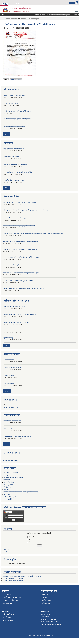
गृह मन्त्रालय (7, 480)
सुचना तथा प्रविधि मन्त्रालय (10, 499)
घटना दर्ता (45, 594)
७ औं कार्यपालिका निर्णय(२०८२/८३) (12, 367)
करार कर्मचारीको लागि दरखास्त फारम (12, 421)
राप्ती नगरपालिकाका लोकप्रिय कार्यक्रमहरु (13, 580)
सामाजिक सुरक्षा (46, 597)
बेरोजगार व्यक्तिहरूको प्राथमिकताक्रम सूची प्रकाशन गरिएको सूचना (19, 226)
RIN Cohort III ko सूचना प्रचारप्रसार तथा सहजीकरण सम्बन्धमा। (19, 202)
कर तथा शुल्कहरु (8, 603)
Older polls (6, 549)
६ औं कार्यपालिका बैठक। (9, 375)
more (6, 391)
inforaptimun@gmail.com (10, 407)
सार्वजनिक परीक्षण (8, 620)
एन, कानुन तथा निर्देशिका (10, 600)
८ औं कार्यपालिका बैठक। (9, 360)
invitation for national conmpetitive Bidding (16, 322)
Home (3, 19)
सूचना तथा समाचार (8, 594)
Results (5, 552)
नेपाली (24, 4)
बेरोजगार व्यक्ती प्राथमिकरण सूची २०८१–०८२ (14, 265)
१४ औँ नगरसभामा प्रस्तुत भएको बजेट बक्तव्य (14, 127)
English (18, 4)
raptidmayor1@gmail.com (11, 460)
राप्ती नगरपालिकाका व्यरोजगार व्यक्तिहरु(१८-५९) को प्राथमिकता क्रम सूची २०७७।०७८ (24, 288)
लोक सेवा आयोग (7, 487)
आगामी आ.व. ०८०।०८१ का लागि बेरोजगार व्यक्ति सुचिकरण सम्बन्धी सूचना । (21, 273)
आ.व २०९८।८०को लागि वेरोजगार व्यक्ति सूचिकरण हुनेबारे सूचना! (18, 280)
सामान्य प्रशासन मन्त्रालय (10, 496)
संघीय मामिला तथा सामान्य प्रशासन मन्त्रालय (14, 472)
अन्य (6, 134)
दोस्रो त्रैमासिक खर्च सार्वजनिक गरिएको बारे (14, 148)
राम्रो (30, 539)
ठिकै (30, 542)
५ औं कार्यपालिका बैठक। (9, 383)
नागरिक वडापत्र (46, 600)
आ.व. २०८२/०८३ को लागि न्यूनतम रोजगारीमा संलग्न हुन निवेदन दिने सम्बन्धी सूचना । (23, 257)
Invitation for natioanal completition (14, 306)
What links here (16, 79)
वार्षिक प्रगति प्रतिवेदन (9, 614)
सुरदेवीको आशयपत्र (8, 338)
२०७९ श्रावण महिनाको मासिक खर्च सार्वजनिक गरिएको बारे (17, 164)
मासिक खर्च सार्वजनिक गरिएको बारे (12, 156)
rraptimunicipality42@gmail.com (51, 624)
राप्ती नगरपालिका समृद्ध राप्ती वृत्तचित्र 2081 (13, 578)
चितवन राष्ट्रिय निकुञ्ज (9, 482)
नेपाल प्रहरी (6, 489)
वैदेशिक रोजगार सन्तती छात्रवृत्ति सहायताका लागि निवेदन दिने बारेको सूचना (20, 249)
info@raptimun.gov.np (51, 621)
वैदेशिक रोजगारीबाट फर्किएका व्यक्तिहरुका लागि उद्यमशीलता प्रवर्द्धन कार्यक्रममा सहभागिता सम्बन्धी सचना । (28, 210)
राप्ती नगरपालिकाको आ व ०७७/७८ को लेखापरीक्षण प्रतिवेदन (18, 172)
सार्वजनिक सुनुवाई (8, 617)
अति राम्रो (31, 536)
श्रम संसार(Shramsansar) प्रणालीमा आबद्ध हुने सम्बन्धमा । (18, 218)
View (6, 79)
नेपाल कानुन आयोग (8, 484)
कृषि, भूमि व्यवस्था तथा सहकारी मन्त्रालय (13, 477)
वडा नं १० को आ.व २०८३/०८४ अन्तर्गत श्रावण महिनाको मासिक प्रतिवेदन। (50, 15)
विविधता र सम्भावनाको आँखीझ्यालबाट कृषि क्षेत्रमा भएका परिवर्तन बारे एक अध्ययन (22, 576)
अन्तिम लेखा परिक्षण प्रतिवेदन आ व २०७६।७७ (15, 180)
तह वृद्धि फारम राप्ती (8, 428)
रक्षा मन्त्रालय (7, 494)
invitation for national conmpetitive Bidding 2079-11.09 (20, 314)
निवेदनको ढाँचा (46, 603)
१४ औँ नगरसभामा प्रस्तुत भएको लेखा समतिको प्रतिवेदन (17, 119)
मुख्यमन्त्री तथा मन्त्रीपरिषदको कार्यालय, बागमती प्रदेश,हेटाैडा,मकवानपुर (21, 492)
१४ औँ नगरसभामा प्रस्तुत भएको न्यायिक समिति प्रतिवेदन (17, 111)
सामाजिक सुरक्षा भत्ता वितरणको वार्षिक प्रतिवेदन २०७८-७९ (18, 436)
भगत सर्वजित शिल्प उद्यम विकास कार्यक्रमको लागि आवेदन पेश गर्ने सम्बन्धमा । (21, 241)
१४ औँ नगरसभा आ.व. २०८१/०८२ (12, 103)
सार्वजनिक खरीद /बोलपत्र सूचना (12, 597)
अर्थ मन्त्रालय (7, 475)
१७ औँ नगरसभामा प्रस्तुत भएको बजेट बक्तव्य (14, 95)
